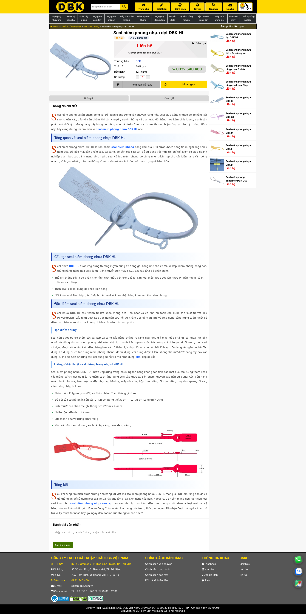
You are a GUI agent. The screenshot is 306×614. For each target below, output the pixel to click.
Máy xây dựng (84, 18)
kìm (138, 356)
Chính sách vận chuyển (158, 563)
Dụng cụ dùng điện (159, 18)
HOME (55, 26)
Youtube (209, 569)
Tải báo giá (200, 43)
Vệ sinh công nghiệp (186, 18)
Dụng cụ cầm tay (97, 18)
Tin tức (243, 574)
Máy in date (172, 18)
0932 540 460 (188, 69)
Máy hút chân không (127, 18)
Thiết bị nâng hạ (71, 18)
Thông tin (89, 98)
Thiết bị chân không (143, 18)
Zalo (207, 580)
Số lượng (119, 76)
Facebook (210, 563)
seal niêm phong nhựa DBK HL (116, 129)
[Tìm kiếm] (124, 6)
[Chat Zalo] (298, 571)
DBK (138, 61)
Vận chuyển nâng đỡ (203, 18)
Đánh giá (169, 98)
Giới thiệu (244, 563)
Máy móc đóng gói (219, 18)
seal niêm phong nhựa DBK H (90, 503)
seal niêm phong (122, 147)
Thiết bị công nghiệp (248, 18)
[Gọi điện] (298, 559)
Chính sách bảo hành (157, 569)
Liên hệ (243, 569)
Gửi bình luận (62, 545)
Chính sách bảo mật (156, 574)
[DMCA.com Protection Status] (78, 598)
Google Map (210, 574)
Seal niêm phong (91, 26)
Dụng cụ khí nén (111, 18)
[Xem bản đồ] (298, 583)
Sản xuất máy (233, 18)
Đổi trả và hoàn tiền (156, 580)
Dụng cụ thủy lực (56, 18)
